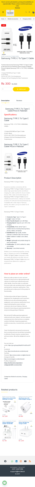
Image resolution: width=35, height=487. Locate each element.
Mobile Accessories (13, 19)
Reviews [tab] (19, 100)
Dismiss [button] (17, 7)
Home (2, 19)
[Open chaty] (4, 483)
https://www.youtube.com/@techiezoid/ (20, 355)
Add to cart (22, 89)
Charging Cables (27, 19)
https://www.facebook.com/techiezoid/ (18, 351)
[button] (32, 25)
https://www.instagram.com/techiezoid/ (14, 359)
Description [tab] (5, 100)
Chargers (30, 396)
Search (26, 12)
